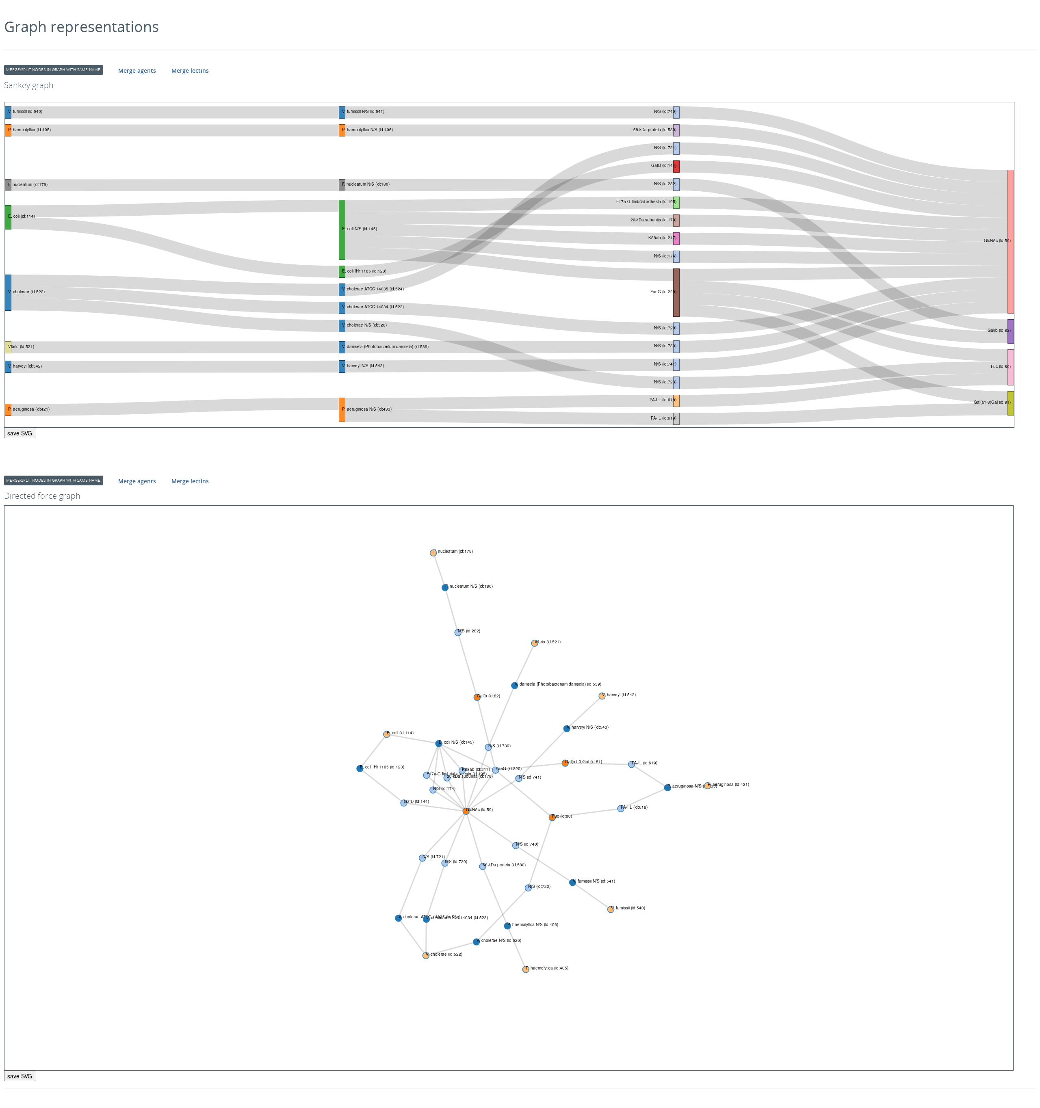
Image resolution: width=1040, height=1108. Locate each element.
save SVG (19, 433)
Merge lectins (190, 70)
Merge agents (137, 70)
